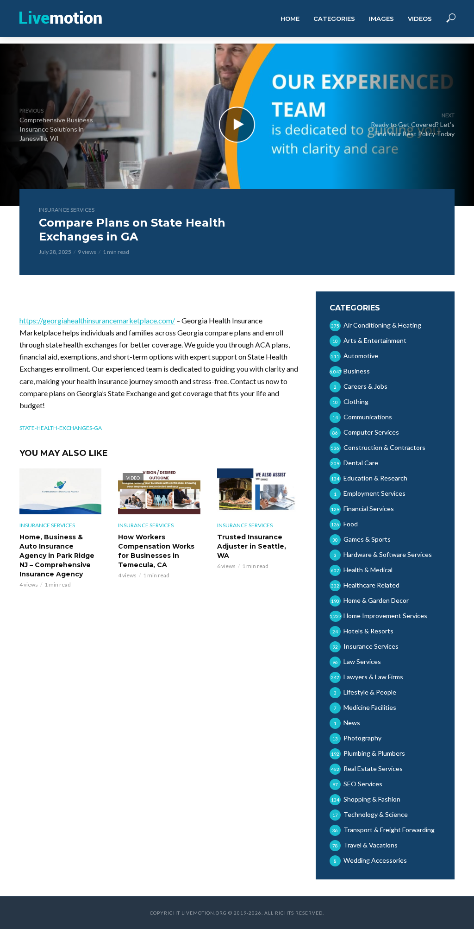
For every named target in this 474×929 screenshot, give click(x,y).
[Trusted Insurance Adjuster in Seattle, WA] (258, 491)
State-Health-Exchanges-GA (60, 427)
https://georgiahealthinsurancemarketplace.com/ (97, 320)
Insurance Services (66, 209)
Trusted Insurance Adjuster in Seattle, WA (251, 546)
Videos (420, 18)
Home (290, 18)
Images (381, 18)
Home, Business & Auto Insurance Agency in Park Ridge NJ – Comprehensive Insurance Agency (56, 555)
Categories (334, 18)
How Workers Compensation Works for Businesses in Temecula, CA (156, 551)
